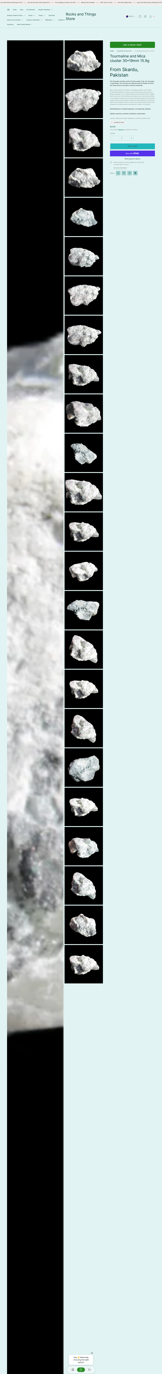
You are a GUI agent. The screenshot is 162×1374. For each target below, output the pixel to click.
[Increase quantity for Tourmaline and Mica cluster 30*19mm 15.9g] (131, 138)
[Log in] (145, 16)
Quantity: (112, 133)
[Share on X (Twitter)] (129, 173)
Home (112, 51)
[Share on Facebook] (124, 173)
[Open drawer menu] (8, 9)
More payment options (132, 159)
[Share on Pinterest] (135, 173)
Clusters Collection (124, 51)
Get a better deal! (132, 45)
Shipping (121, 129)
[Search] (140, 16)
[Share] (118, 173)
